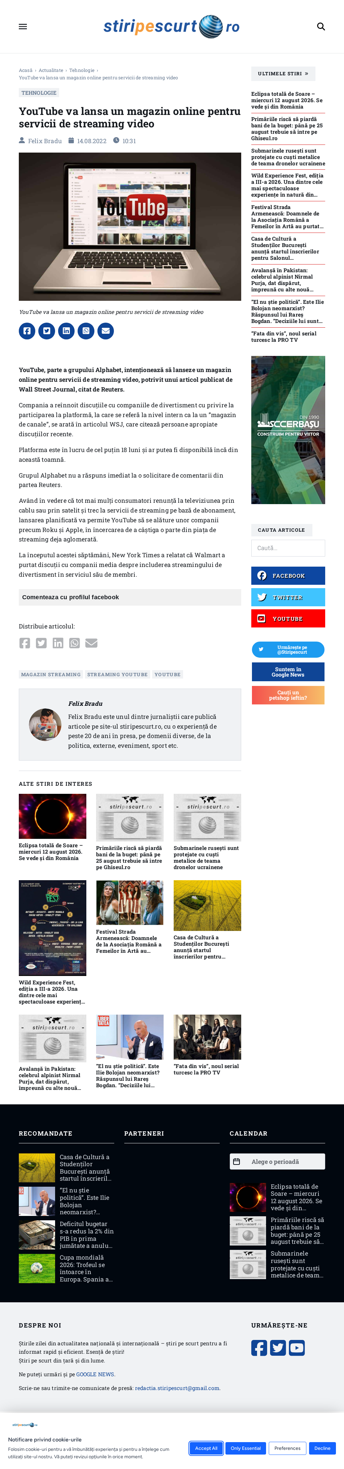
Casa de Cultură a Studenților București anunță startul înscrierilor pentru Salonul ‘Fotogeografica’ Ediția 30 (205, 953)
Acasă (26, 70)
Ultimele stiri (280, 73)
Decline (322, 1448)
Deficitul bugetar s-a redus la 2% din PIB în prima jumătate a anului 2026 (87, 1238)
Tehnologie (81, 70)
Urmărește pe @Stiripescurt (292, 649)
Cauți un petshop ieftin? (288, 695)
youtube (168, 674)
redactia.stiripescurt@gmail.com (177, 1387)
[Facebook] (27, 331)
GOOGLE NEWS (95, 1374)
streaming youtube (117, 674)
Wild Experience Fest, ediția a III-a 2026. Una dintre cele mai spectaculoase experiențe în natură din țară (51, 995)
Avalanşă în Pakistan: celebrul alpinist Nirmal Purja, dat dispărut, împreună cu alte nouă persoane (50, 1081)
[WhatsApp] (86, 331)
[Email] (105, 331)
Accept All (206, 1448)
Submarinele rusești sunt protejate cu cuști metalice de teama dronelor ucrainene (206, 857)
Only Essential (246, 1448)
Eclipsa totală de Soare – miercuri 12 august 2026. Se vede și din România (51, 851)
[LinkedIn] (66, 331)
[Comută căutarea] (321, 27)
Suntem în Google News (288, 671)
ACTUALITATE (51, 70)
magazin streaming (51, 674)
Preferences (287, 1448)
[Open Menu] (23, 26)
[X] (46, 331)
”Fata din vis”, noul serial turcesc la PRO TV (206, 1069)
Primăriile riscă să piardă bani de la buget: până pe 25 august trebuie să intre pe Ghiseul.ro (129, 857)
